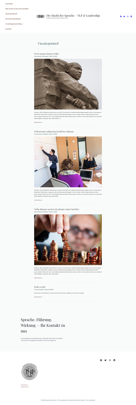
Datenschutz (25, 387)
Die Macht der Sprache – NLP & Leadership (73, 15)
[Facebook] (121, 16)
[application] (23, 23)
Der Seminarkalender (13, 19)
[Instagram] (128, 16)
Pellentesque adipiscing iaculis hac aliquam (54, 131)
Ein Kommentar (39, 290)
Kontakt (8, 29)
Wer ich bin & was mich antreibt (16, 9)
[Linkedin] (131, 16)
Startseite (9, 4)
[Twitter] (124, 16)
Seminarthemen (11, 14)
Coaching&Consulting (13, 24)
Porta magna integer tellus (46, 53)
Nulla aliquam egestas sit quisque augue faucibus (56, 209)
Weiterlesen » (38, 122)
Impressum (24, 385)
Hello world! (39, 287)
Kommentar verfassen (41, 56)
